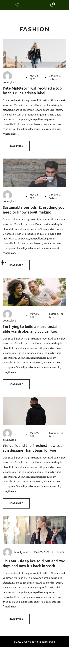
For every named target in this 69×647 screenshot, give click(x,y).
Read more (16, 146)
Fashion (53, 79)
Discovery (54, 75)
